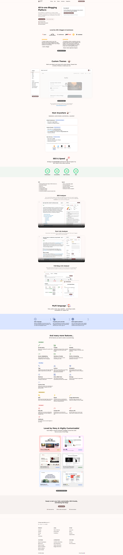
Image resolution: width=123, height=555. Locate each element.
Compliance (56, 533)
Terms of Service (57, 529)
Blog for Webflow (41, 548)
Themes (39, 531)
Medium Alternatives (57, 545)
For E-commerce (72, 543)
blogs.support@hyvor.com (44, 522)
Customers (40, 536)
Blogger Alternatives (57, 546)
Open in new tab (44, 70)
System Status (72, 534)
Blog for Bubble (41, 549)
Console (39, 529)
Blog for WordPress (41, 546)
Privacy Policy (56, 531)
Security (70, 533)
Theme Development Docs (61, 105)
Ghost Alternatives (57, 543)
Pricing (39, 533)
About (70, 531)
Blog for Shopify (41, 545)
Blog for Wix (40, 543)
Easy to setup (50, 130)
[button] (51, 1)
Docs (39, 534)
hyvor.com (71, 529)
